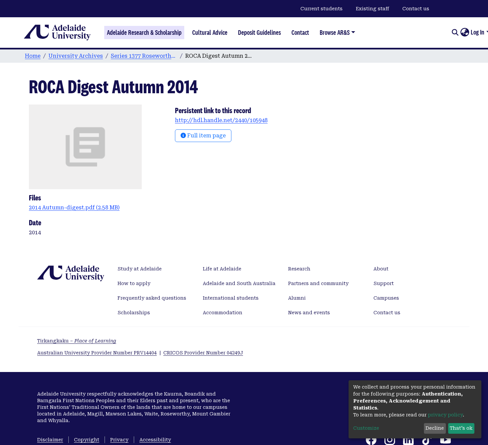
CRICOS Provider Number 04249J (203, 352)
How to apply (134, 283)
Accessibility (155, 439)
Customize (366, 428)
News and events (309, 312)
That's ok (461, 428)
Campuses (386, 298)
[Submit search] (455, 33)
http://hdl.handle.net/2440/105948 (221, 120)
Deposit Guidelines (259, 33)
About (380, 268)
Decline (435, 428)
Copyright (86, 439)
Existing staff (372, 8)
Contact (300, 33)
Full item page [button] (206, 135)
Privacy (119, 439)
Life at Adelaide (222, 268)
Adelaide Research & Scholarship (144, 33)
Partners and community (318, 283)
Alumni (297, 298)
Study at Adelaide (140, 268)
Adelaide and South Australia (239, 283)
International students (231, 298)
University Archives (75, 56)
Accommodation (222, 312)
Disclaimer (50, 439)
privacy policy (445, 414)
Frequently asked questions (152, 298)
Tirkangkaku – (76, 340)
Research (299, 268)
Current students (321, 8)
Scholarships (134, 312)
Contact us (415, 8)
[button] (464, 33)
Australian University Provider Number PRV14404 (97, 352)
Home (33, 56)
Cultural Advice (209, 33)
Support (383, 283)
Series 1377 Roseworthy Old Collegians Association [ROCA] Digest (144, 56)
